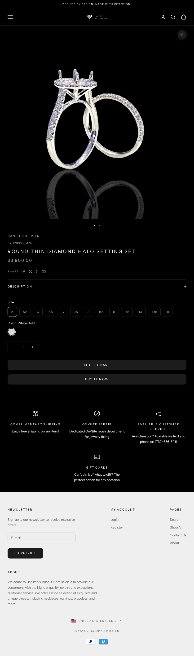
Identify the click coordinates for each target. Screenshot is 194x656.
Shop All (176, 527)
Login (114, 519)
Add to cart (97, 365)
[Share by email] (44, 271)
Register (116, 527)
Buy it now (97, 379)
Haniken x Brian (24, 236)
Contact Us (178, 535)
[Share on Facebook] (24, 271)
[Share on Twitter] (30, 271)
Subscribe (25, 553)
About (174, 543)
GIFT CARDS (97, 467)
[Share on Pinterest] (37, 271)
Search (175, 519)
